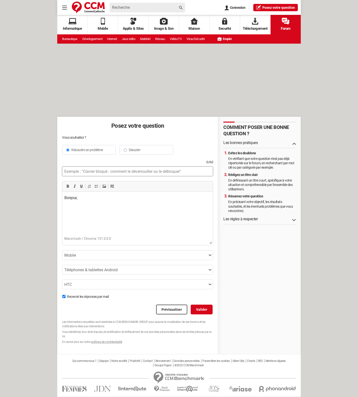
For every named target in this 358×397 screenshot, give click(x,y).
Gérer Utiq (238, 361)
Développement (92, 39)
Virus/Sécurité (196, 39)
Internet (112, 39)
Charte (251, 361)
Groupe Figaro (163, 365)
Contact (148, 361)
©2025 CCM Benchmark (189, 365)
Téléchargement (255, 28)
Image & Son (164, 28)
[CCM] (88, 7)
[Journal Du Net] (102, 389)
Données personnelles (186, 361)
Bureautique (69, 39)
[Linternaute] (132, 389)
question (278, 8)
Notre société (119, 361)
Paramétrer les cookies (216, 361)
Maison (194, 28)
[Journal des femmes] (74, 389)
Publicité (135, 361)
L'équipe (103, 361)
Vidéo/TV (176, 39)
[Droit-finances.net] (162, 389)
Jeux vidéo (128, 39)
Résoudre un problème (87, 150)
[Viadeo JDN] (214, 389)
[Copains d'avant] (187, 389)
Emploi (227, 39)
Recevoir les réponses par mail (88, 297)
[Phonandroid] (277, 389)
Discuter (134, 150)
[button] (67, 186)
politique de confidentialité (106, 342)
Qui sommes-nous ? (84, 361)
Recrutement (163, 361)
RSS (260, 361)
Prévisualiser (171, 309)
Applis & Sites (133, 28)
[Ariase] (240, 388)
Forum (286, 28)
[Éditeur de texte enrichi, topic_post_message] (137, 216)
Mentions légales (275, 361)
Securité (224, 28)
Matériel (145, 39)
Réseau (160, 39)
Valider (201, 309)
